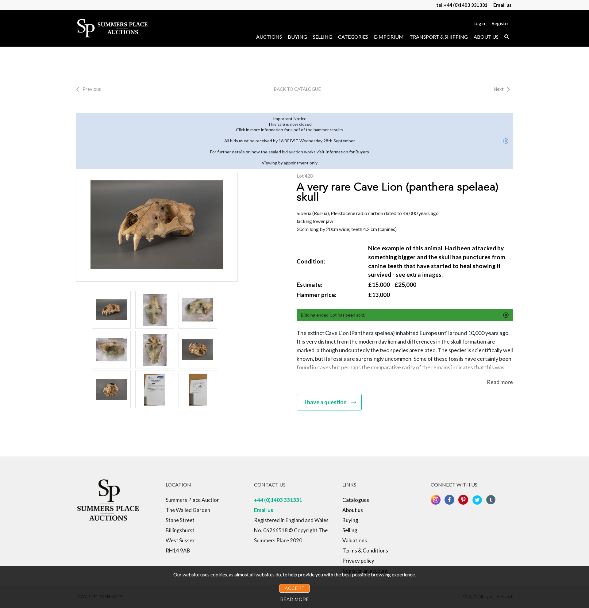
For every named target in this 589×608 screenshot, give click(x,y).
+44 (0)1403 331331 (278, 500)
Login (479, 23)
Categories (353, 37)
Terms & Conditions (365, 550)
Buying (297, 37)
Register (500, 23)
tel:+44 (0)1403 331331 (461, 5)
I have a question (325, 402)
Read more (500, 382)
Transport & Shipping (439, 37)
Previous (92, 89)
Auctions (269, 37)
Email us (502, 5)
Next (499, 89)
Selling (322, 37)
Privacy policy (358, 560)
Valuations (354, 540)
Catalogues (355, 500)
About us (486, 37)
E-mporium (389, 37)
